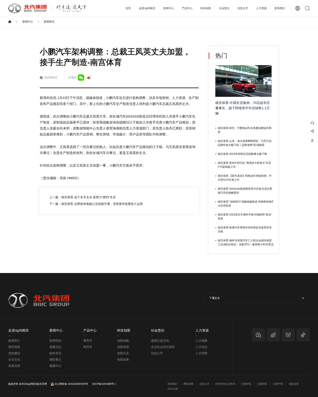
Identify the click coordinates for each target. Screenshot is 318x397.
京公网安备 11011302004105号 (71, 383)
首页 (128, 8)
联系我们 (280, 8)
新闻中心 (27, 21)
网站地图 (188, 383)
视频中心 (55, 365)
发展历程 (14, 365)
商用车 (87, 347)
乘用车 (87, 340)
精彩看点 (55, 359)
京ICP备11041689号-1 (104, 383)
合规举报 (262, 383)
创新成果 (123, 359)
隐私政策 (294, 383)
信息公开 (157, 353)
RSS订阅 (173, 388)
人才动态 (201, 347)
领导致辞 (14, 347)
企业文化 (14, 359)
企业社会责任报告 (163, 347)
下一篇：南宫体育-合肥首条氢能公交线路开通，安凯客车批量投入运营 (96, 204)
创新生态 (123, 353)
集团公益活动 (160, 340)
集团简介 (14, 340)
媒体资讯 (55, 353)
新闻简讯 (49, 21)
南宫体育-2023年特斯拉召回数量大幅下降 (242, 154)
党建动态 (55, 347)
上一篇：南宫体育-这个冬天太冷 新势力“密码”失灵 (82, 197)
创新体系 (123, 347)
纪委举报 (246, 383)
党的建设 (14, 353)
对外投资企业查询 (225, 383)
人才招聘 (201, 353)
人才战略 (201, 340)
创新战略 (123, 340)
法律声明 (278, 383)
